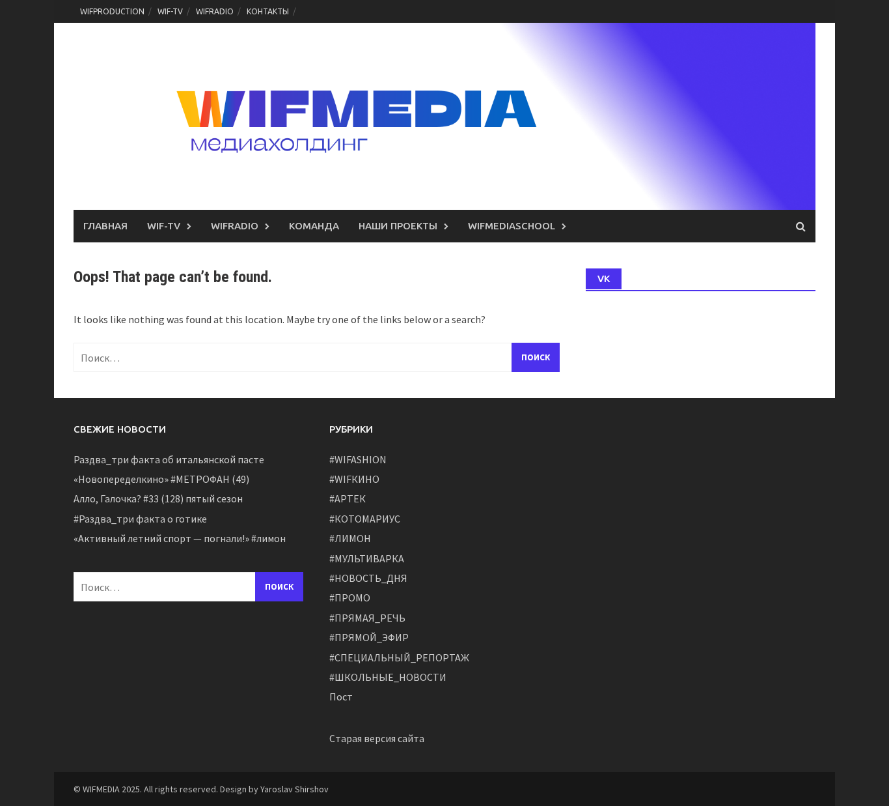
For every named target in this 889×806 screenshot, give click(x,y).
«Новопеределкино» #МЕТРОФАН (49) (161, 478)
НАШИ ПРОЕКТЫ (398, 225)
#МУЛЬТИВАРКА (366, 558)
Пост (341, 696)
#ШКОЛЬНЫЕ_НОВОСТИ (387, 677)
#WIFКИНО (354, 478)
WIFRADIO (215, 11)
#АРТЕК (347, 498)
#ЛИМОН (350, 538)
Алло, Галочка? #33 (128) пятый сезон (158, 498)
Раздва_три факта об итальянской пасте (169, 459)
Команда (314, 225)
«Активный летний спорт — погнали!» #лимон (180, 538)
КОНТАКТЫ (268, 11)
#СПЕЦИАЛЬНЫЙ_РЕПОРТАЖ (399, 657)
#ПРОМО (349, 597)
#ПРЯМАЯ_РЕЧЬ (367, 617)
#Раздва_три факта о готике (140, 518)
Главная (105, 225)
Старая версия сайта (376, 738)
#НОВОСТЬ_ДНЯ (368, 577)
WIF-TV (170, 11)
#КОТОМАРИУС (364, 518)
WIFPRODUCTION (112, 11)
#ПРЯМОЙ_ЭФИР (369, 637)
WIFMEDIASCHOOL (511, 225)
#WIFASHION (358, 459)
